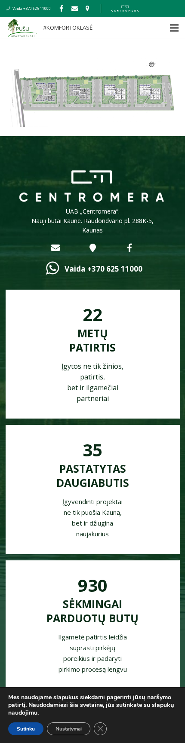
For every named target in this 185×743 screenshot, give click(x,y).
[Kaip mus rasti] (92, 248)
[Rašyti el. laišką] (55, 248)
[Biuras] (87, 8)
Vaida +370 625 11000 (31, 8)
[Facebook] (61, 8)
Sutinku (26, 728)
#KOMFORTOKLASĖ (67, 27)
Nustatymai (69, 728)
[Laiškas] (74, 8)
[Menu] (157, 28)
